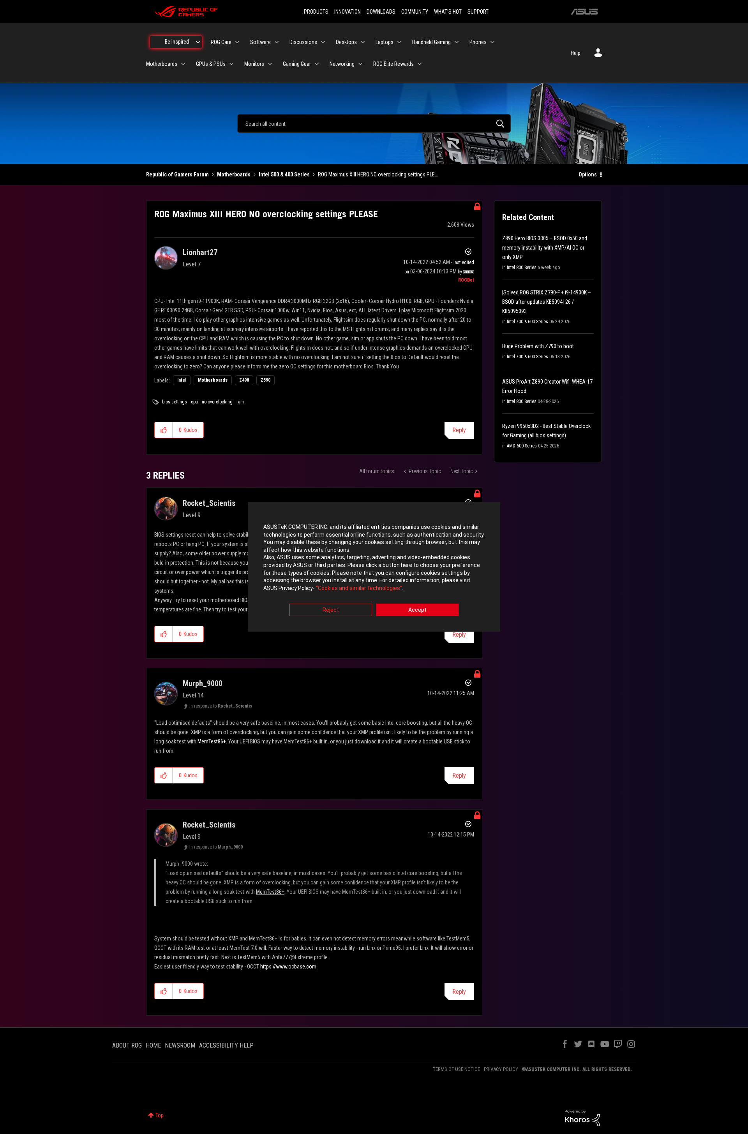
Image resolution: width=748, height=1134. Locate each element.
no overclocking (217, 402)
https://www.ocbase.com (288, 966)
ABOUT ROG (127, 1045)
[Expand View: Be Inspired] (198, 42)
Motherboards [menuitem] (161, 64)
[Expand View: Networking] (360, 63)
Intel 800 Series (521, 267)
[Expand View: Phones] (492, 42)
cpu (194, 402)
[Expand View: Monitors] (270, 63)
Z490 (244, 380)
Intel (181, 380)
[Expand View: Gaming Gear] (317, 63)
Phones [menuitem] (478, 42)
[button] (164, 430)
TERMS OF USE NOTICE (456, 1069)
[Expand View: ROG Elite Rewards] (419, 63)
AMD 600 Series (522, 446)
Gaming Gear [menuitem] (297, 64)
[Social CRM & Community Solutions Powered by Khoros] (582, 1118)
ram (240, 402)
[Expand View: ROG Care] (237, 42)
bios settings (174, 402)
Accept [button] (417, 610)
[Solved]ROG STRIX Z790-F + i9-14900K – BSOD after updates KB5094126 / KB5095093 (546, 301)
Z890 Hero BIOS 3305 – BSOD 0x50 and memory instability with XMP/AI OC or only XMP (544, 247)
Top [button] (159, 1115)
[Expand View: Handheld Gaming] (456, 42)
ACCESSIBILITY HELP (226, 1045)
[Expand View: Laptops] (399, 42)
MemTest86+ (212, 741)
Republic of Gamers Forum (177, 174)
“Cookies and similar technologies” (359, 588)
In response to (220, 706)
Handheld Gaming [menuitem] (431, 42)
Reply (459, 430)
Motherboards (234, 174)
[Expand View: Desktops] (363, 42)
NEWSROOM (180, 1045)
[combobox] (374, 123)
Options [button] (588, 174)
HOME (153, 1045)
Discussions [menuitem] (303, 42)
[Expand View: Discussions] (323, 42)
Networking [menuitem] (342, 64)
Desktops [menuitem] (346, 42)
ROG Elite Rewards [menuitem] (393, 64)
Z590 (265, 380)
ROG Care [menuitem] (221, 42)
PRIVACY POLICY (501, 1069)
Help (575, 53)
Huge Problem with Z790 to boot (538, 346)
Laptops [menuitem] (384, 42)
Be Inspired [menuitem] (177, 42)
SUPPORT (478, 12)
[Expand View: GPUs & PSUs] (231, 63)
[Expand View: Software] (276, 42)
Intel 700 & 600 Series (527, 321)
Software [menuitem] (260, 42)
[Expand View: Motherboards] (183, 63)
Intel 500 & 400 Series (284, 174)
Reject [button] (331, 610)
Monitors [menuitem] (254, 64)
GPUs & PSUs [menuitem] (211, 64)
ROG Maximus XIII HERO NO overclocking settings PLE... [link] (378, 174)
